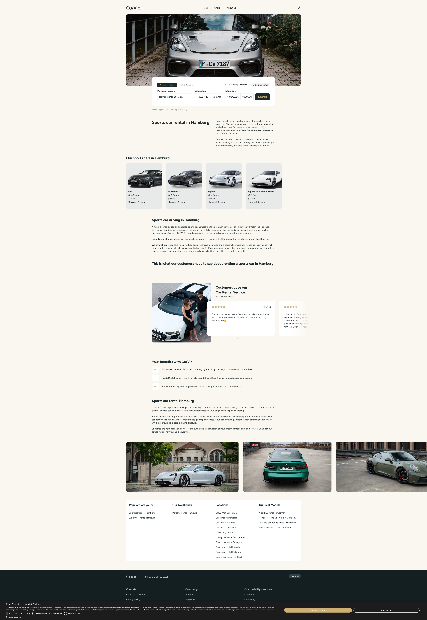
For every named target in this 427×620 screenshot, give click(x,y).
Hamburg (183, 110)
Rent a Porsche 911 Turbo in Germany (277, 517)
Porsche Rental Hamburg (184, 512)
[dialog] (213, 610)
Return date (231, 91)
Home (154, 110)
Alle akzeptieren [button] (318, 610)
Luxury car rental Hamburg (142, 517)
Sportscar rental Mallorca (228, 552)
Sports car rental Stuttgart (229, 542)
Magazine (190, 599)
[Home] (133, 8)
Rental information (135, 594)
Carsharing (249, 599)
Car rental (249, 594)
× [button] (424, 603)
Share (217, 7)
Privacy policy (133, 599)
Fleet (205, 7)
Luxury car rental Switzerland (230, 537)
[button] (140, 617)
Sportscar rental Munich (228, 547)
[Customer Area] (299, 7)
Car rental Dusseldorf (226, 527)
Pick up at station (167, 85)
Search (262, 96)
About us (231, 7)
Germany (173, 110)
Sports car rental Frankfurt (229, 557)
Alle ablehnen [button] (386, 610)
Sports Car (163, 110)
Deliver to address (187, 85)
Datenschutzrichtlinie (266, 610)
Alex (268, 306)
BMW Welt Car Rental (226, 512)
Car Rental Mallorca (225, 522)
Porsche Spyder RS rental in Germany (277, 522)
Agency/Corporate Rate (237, 85)
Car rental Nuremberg (226, 517)
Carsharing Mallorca (225, 532)
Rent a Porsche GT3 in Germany (275, 527)
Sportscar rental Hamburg (142, 512)
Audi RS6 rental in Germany (272, 512)
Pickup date (200, 91)
